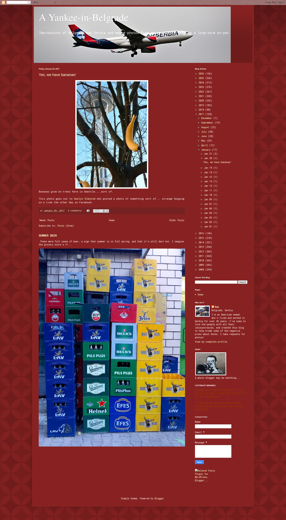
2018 (202, 109)
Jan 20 (208, 158)
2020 (202, 100)
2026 (202, 73)
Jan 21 (208, 153)
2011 (202, 256)
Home (112, 220)
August (206, 127)
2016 (202, 233)
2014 (202, 242)
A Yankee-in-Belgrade (83, 17)
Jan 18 (208, 172)
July (204, 131)
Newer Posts (47, 220)
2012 (202, 251)
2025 (202, 78)
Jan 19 (208, 167)
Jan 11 (208, 190)
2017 (202, 114)
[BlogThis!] (97, 211)
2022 (202, 91)
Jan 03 (208, 217)
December (207, 118)
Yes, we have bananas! (57, 75)
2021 (202, 96)
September (208, 122)
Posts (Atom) (65, 225)
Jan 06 (208, 208)
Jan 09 (208, 199)
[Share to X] (101, 211)
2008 (202, 269)
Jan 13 (208, 185)
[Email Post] (88, 210)
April (205, 145)
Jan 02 (208, 222)
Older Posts (176, 220)
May (204, 140)
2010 (202, 260)
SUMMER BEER (48, 235)
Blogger (159, 498)
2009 (202, 264)
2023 (202, 87)
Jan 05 (208, 212)
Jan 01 (208, 226)
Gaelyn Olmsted (84, 198)
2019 (202, 105)
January (206, 149)
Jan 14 (208, 181)
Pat (217, 306)
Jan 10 (208, 194)
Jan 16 (208, 176)
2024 (202, 82)
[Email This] (94, 211)
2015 (202, 237)
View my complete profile (211, 341)
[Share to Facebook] (104, 211)
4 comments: (76, 210)
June (204, 136)
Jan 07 (208, 204)
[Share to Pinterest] (107, 211)
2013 (202, 246)
